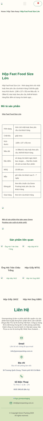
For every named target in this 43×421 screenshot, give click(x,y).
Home (3, 11)
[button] (24, 3)
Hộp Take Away (13, 11)
